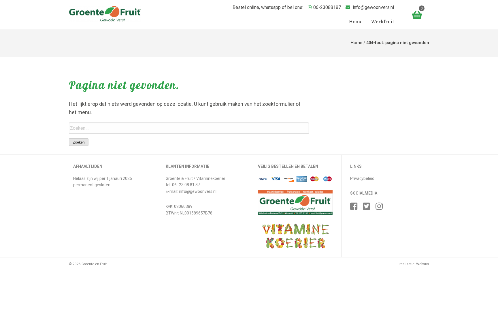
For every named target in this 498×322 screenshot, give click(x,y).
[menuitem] (356, 22)
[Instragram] (381, 208)
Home (356, 22)
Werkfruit (382, 22)
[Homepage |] (105, 13)
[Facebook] (356, 208)
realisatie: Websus (414, 264)
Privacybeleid (362, 178)
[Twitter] (369, 208)
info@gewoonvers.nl (373, 7)
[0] (415, 13)
